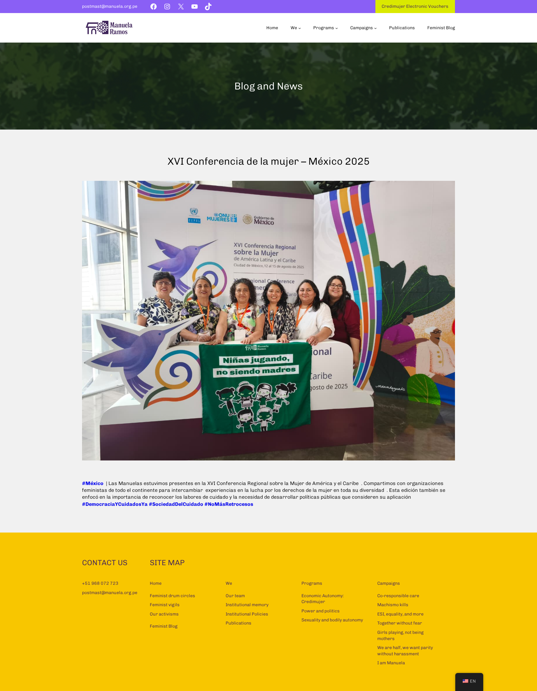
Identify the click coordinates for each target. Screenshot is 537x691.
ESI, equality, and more (400, 614)
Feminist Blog (163, 626)
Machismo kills (392, 604)
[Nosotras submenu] (299, 28)
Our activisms (164, 614)
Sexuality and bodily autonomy (332, 620)
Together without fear (399, 623)
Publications (238, 623)
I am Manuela (391, 663)
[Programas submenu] (336, 28)
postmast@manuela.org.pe (109, 6)
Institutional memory (247, 604)
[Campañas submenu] (375, 28)
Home (156, 583)
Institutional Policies (247, 614)
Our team (235, 595)
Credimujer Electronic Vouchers (415, 6)
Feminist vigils (165, 604)
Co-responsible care (398, 595)
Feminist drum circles (172, 595)
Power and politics (320, 611)
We (229, 583)
